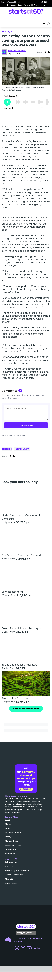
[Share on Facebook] (48, 52)
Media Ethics (11, 879)
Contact (9, 866)
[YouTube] (49, 2)
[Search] (49, 23)
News (7, 819)
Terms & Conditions (14, 875)
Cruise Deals (10, 854)
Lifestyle (8, 837)
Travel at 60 (28, 5)
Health (8, 828)
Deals (20, 5)
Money (8, 824)
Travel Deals (10, 849)
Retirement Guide (13, 845)
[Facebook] (41, 2)
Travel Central (39, 5)
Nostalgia (7, 449)
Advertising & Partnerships (17, 870)
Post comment (26, 425)
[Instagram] (45, 2)
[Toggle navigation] (44, 23)
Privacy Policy (11, 883)
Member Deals (11, 841)
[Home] (26, 11)
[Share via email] (44, 52)
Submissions (11, 862)
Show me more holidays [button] (26, 708)
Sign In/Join (11, 5)
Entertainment (22, 449)
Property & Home (13, 832)
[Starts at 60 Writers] (4, 52)
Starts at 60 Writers (17, 50)
